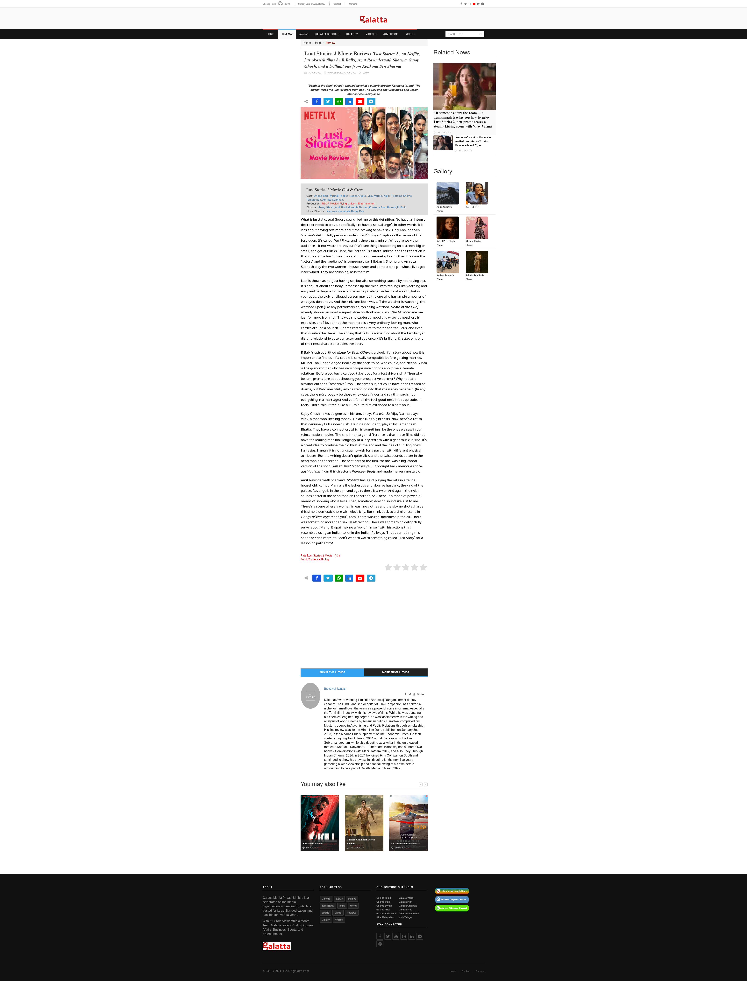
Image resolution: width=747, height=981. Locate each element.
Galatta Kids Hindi (409, 913)
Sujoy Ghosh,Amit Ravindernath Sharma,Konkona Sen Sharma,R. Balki (362, 207)
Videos (370, 34)
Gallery (352, 34)
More (409, 34)
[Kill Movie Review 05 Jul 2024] (320, 823)
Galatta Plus (383, 901)
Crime (338, 912)
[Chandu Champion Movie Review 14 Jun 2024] (364, 823)
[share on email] (360, 101)
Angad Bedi (321, 195)
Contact (337, 3)
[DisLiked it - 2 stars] (397, 567)
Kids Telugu (405, 917)
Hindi (318, 43)
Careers (353, 3)
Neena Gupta (357, 195)
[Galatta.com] (373, 17)
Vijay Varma (374, 195)
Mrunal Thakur (339, 195)
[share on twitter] (328, 101)
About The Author (332, 672)
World (353, 905)
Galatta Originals (408, 905)
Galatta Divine (384, 905)
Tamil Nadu (328, 905)
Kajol (387, 195)
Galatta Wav (405, 909)
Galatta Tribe (383, 909)
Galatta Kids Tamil (386, 913)
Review (330, 42)
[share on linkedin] (349, 101)
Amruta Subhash (332, 199)
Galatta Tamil (383, 898)
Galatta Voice (406, 898)
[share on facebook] (316, 101)
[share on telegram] (371, 101)
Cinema (287, 34)
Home (270, 34)
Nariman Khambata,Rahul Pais (345, 211)
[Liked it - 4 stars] (414, 567)
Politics (352, 898)
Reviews (351, 912)
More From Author (395, 672)
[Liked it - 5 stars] (423, 567)
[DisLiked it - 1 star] (388, 567)
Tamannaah (313, 199)
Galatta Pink (405, 901)
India (342, 905)
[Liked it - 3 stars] (405, 567)
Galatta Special (326, 34)
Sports (325, 912)
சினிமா (303, 34)
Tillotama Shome (401, 195)
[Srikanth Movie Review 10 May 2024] (408, 823)
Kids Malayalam (385, 917)
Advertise (390, 34)
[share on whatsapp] (339, 101)
